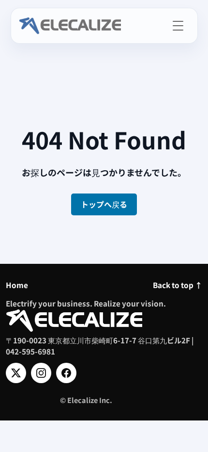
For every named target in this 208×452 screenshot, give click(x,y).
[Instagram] (41, 373)
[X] (16, 373)
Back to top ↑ (177, 284)
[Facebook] (66, 373)
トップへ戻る (104, 204)
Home (17, 284)
